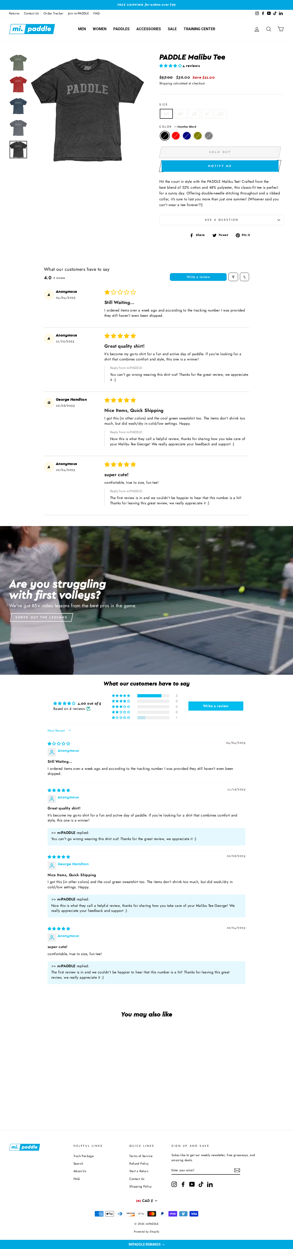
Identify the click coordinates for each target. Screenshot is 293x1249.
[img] (59, 744)
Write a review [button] (216, 706)
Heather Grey (208, 135)
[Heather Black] (22, 1103)
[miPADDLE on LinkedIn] (210, 1184)
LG (194, 113)
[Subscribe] (237, 1170)
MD (180, 113)
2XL (221, 113)
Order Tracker (53, 13)
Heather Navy (186, 135)
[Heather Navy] (35, 1103)
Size (163, 104)
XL (207, 113)
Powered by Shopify (146, 1232)
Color (177, 127)
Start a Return (138, 1171)
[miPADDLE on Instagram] (174, 1184)
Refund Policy (139, 1163)
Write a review (198, 276)
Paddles (121, 29)
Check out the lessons (42, 617)
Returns (14, 13)
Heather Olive (197, 135)
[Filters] (233, 277)
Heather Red (175, 135)
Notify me (220, 166)
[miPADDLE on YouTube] (192, 1184)
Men (82, 29)
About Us (79, 1171)
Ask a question (221, 220)
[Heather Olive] (41, 1103)
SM (166, 113)
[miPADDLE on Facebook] (183, 1184)
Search (78, 1163)
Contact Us (31, 13)
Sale (172, 29)
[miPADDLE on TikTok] (201, 1184)
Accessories (148, 29)
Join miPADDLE (78, 13)
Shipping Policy (140, 1186)
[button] (146, 1244)
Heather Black (164, 135)
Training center (199, 29)
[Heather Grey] (47, 1103)
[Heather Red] (28, 1103)
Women (99, 29)
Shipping (165, 83)
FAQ (96, 13)
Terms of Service (140, 1156)
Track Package (83, 1156)
